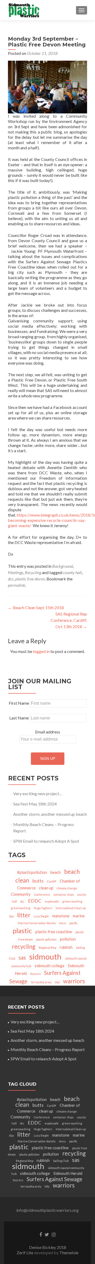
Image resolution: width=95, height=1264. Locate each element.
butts (38, 881)
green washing (72, 901)
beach (55, 872)
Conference (42, 894)
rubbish (66, 947)
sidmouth (45, 956)
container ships (64, 894)
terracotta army (41, 982)
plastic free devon (30, 578)
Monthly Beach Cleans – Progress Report (48, 1049)
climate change (67, 888)
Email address (47, 731)
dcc (11, 578)
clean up (46, 887)
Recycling (33, 572)
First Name (19, 702)
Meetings (15, 572)
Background (62, 566)
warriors (74, 981)
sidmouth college (49, 965)
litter (23, 915)
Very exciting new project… (37, 793)
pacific (73, 923)
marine (79, 915)
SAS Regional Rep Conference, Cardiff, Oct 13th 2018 (69, 620)
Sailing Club (61, 1160)
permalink (16, 585)
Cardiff (51, 881)
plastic (22, 930)
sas (22, 957)
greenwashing (20, 908)
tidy (57, 982)
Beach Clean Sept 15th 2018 (36, 607)
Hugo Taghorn (43, 908)
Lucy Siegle (41, 916)
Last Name (19, 717)
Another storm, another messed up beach (50, 814)
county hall (72, 572)
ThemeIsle (68, 1252)
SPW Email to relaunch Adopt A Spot (46, 840)
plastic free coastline (53, 931)
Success (35, 973)
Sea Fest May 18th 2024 (35, 803)
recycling (23, 946)
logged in (41, 651)
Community (21, 894)
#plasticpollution (32, 872)
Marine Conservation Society (37, 923)
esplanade (52, 901)
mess (62, 923)
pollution (68, 939)
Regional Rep (47, 947)
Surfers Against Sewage (54, 1179)
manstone (60, 915)
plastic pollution (46, 939)
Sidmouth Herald (67, 1173)
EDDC (34, 901)
